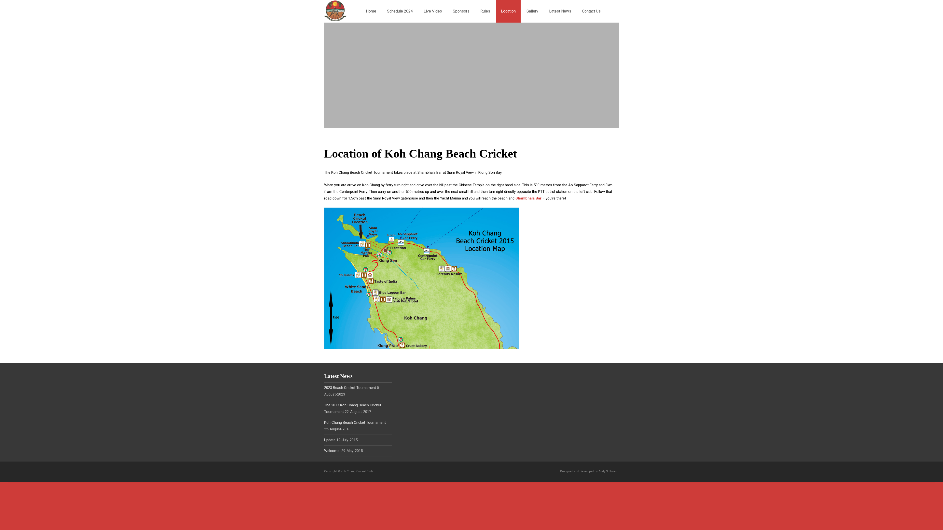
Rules (485, 11)
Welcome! (332, 451)
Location (508, 11)
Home (371, 11)
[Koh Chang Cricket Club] (331, 10)
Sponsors (461, 11)
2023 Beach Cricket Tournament (350, 387)
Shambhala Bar (528, 198)
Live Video (433, 11)
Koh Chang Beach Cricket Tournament (355, 422)
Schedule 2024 (400, 11)
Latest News (560, 11)
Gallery (532, 11)
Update (329, 440)
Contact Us (591, 11)
